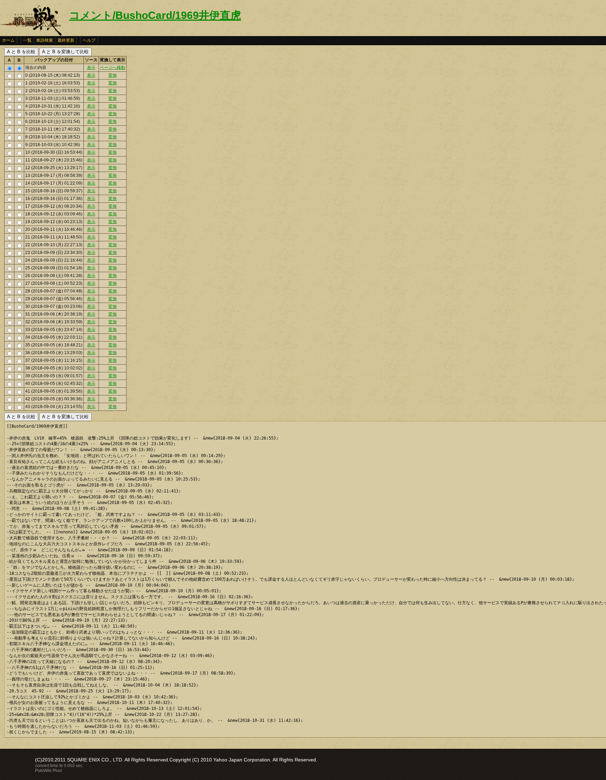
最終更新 (66, 40)
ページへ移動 (112, 67)
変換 (112, 75)
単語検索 (44, 40)
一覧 (27, 40)
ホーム (8, 40)
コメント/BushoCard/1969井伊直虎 (155, 15)
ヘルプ (89, 40)
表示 (91, 67)
